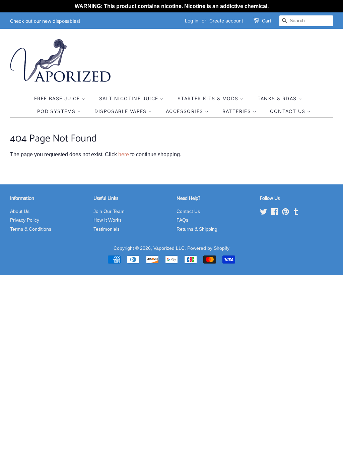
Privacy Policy (24, 220)
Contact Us (288, 111)
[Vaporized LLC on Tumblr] (296, 213)
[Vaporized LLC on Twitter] (263, 213)
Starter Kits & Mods (209, 98)
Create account (226, 20)
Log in (191, 20)
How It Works (107, 220)
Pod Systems (57, 111)
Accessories (185, 111)
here (123, 154)
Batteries (237, 111)
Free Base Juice (58, 98)
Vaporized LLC (169, 248)
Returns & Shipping (197, 229)
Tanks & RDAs (278, 98)
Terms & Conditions (30, 229)
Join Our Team (109, 211)
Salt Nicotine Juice (129, 98)
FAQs (182, 220)
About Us (19, 211)
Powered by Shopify (208, 248)
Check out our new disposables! (45, 21)
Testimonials (106, 229)
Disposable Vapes (121, 111)
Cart (266, 20)
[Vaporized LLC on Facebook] (274, 213)
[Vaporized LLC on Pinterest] (285, 213)
